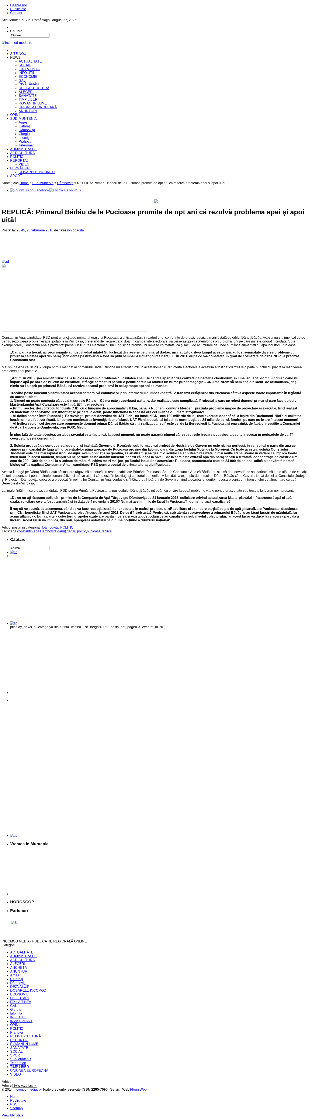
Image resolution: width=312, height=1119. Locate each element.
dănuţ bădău (66, 531)
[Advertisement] (74, 249)
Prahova (25, 141)
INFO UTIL (27, 73)
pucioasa (94, 531)
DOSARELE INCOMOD (37, 172)
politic (81, 531)
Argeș (23, 122)
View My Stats (12, 1115)
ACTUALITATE (30, 61)
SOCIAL (25, 65)
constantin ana (28, 531)
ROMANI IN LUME (33, 103)
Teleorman (27, 145)
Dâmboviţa (27, 130)
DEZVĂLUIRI (20, 168)
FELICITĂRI (19, 998)
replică (106, 531)
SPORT (16, 176)
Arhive (6, 1085)
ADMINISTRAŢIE (23, 149)
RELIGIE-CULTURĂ (34, 88)
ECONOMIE (28, 76)
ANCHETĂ (18, 967)
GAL (22, 80)
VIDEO (24, 164)
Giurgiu (24, 134)
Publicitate (18, 9)
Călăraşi (25, 126)
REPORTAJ (19, 160)
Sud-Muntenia (42, 183)
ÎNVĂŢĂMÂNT (30, 84)
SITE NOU (18, 54)
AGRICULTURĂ (22, 153)
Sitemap (16, 1108)
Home (24, 183)
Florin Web (138, 1089)
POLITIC (16, 157)
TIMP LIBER (28, 99)
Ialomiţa (25, 137)
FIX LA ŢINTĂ (29, 69)
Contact (16, 13)
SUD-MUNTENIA (23, 118)
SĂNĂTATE (28, 95)
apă (13, 531)
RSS (13, 1104)
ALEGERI (26, 92)
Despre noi (18, 5)
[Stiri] (15, 922)
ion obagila (75, 230)
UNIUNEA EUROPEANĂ (38, 107)
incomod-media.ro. (27, 1089)
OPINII (15, 115)
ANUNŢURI (28, 111)
